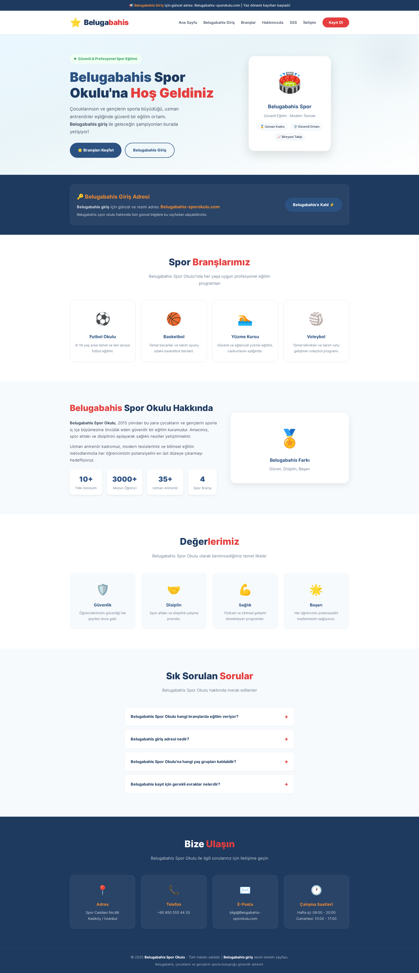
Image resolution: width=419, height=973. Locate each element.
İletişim (309, 22)
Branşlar (248, 22)
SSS (293, 22)
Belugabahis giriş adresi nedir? (160, 739)
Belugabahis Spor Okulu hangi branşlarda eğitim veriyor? (184, 716)
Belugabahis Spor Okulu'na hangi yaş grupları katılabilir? (183, 761)
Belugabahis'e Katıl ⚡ (313, 204)
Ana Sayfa (188, 22)
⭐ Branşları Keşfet (96, 150)
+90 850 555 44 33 (174, 912)
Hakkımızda (272, 22)
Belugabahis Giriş (219, 22)
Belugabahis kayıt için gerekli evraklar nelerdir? (175, 784)
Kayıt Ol (336, 22)
